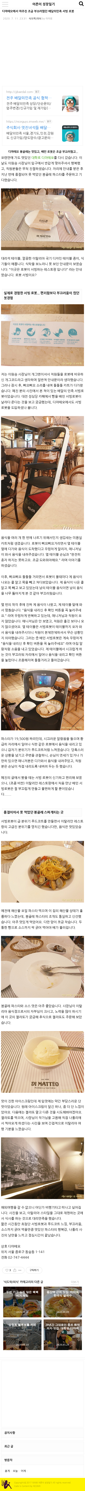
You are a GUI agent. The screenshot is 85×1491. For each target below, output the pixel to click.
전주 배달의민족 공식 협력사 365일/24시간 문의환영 (29, 98)
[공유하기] (14, 1270)
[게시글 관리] (19, 1270)
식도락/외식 (35, 18)
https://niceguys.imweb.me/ (25, 121)
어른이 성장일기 (43, 4)
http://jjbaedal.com (19, 92)
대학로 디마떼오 (42, 157)
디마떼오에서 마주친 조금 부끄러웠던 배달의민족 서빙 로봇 (38, 11)
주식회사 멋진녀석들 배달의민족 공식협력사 (28, 128)
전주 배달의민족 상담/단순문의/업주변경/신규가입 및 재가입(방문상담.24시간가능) (28, 106)
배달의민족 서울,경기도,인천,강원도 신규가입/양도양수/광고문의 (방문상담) (30, 136)
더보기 (75, 1282)
